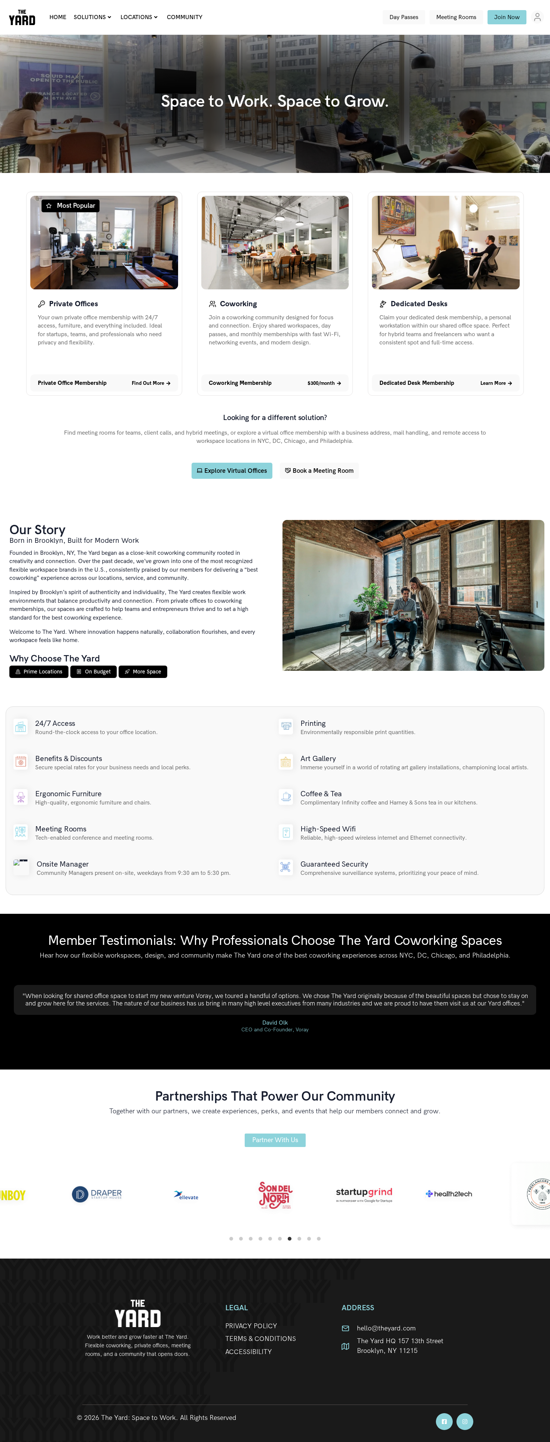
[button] (72, 383)
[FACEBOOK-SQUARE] (444, 1421)
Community (184, 17)
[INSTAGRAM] (464, 1421)
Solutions (90, 17)
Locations (136, 17)
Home (57, 17)
